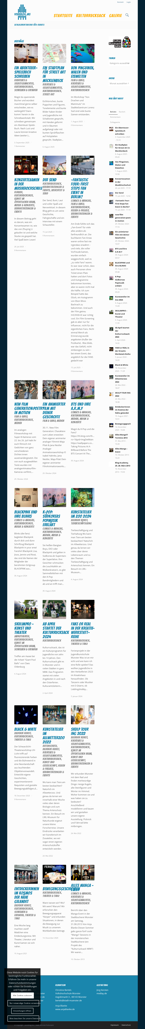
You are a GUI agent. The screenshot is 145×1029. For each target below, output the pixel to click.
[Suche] (127, 12)
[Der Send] (54, 165)
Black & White (25, 729)
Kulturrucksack (23, 86)
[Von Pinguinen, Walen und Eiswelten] (82, 53)
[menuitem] (120, 2)
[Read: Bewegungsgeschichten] (111, 425)
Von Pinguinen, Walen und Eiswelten (82, 72)
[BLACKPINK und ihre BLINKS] (26, 497)
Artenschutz (50, 745)
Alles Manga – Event (82, 887)
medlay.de (102, 993)
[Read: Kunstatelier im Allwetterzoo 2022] (111, 377)
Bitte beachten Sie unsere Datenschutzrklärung (24, 1018)
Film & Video (77, 80)
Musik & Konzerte (24, 205)
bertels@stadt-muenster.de (68, 1000)
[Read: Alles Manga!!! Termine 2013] (111, 436)
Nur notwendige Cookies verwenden (24, 1003)
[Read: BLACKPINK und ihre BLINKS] (111, 264)
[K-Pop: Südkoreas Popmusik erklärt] (54, 497)
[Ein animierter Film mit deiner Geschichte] (54, 389)
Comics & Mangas (81, 200)
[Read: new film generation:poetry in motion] (111, 216)
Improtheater (21, 636)
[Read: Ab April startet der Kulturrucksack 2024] (111, 329)
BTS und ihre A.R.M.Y (80, 406)
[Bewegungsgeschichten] (54, 874)
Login (129, 2)
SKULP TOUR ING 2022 (79, 731)
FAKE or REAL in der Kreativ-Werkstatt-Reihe (82, 630)
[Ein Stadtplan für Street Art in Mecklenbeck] (54, 53)
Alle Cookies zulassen (22, 995)
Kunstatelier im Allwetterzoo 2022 (53, 735)
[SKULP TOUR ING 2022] (82, 714)
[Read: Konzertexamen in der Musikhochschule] (111, 180)
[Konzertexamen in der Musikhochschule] (26, 165)
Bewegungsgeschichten (61, 889)
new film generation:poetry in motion (29, 408)
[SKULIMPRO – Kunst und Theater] (26, 609)
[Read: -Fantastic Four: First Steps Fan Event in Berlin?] (111, 202)
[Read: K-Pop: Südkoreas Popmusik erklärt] (111, 278)
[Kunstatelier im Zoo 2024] (82, 497)
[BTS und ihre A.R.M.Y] (82, 389)
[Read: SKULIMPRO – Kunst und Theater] (111, 312)
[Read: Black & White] (111, 366)
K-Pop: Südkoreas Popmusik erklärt (51, 518)
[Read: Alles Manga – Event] (111, 450)
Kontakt (120, 2)
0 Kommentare (77, 125)
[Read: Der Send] (111, 194)
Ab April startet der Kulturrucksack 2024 (56, 630)
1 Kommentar (19, 146)
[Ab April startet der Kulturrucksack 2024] (54, 609)
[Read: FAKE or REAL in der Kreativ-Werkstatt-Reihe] (111, 349)
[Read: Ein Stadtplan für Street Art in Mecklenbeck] (111, 146)
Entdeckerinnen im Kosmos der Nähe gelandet (26, 895)
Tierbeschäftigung (81, 523)
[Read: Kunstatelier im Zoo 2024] (111, 298)
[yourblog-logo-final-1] (22, 12)
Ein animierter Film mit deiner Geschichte (54, 410)
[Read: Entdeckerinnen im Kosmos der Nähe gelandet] (111, 408)
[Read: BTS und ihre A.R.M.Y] (111, 250)
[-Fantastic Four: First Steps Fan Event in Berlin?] (82, 165)
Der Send (49, 180)
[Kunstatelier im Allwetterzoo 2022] (54, 714)
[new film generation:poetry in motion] (26, 389)
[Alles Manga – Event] (82, 872)
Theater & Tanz (79, 643)
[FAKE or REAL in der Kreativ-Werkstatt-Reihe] (82, 609)
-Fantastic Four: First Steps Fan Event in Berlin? (79, 188)
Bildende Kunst (79, 520)
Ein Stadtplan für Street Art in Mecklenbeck (54, 74)
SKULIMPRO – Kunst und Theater (24, 628)
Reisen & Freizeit (80, 210)
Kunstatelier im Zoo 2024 (81, 514)
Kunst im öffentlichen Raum (24, 200)
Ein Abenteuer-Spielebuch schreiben (25, 72)
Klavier (18, 192)
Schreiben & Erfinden (25, 90)
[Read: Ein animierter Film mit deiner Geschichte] (111, 233)
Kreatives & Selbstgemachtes (23, 82)
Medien (18, 423)
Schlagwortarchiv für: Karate (29, 25)
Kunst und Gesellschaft (50, 763)
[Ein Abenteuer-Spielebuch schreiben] (26, 53)
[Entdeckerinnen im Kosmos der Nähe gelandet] (26, 874)
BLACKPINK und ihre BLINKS (25, 514)
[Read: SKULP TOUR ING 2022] (111, 394)
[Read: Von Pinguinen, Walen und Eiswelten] (111, 163)
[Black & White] (26, 714)
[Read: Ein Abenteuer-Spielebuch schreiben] (111, 129)
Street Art (48, 94)
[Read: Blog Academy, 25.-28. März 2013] (111, 464)
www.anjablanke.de (65, 1009)
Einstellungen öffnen (22, 1011)
